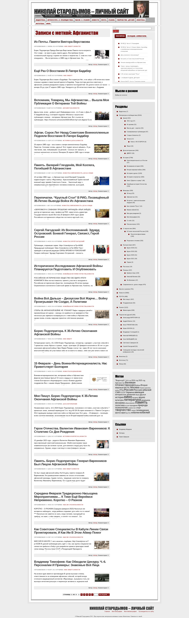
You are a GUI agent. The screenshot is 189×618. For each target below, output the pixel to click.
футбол (128, 413)
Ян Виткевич (131, 280)
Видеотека (40, 20)
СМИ (117, 392)
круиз (142, 397)
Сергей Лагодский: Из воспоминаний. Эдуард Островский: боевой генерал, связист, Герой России (66, 233)
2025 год (141, 380)
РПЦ (121, 390)
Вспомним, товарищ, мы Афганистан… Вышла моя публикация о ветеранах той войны (71, 101)
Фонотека (141, 20)
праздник (133, 405)
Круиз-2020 (130, 255)
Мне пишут (68, 46)
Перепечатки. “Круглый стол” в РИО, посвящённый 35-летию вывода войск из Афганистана (71, 199)
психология (121, 407)
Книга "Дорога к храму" (134, 180)
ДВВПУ (129, 153)
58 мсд (129, 193)
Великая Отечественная (125, 383)
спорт (138, 408)
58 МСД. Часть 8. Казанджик (130, 43)
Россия (128, 389)
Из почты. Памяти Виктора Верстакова (62, 41)
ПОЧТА (103, 20)
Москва (134, 387)
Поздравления (75, 371)
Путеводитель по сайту (84, 15)
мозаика (120, 402)
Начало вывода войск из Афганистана (133, 62)
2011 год (129, 121)
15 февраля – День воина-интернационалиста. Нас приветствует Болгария (70, 365)
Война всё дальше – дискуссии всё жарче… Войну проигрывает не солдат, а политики (70, 300)
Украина (130, 392)
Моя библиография (66, 15)
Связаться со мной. (136, 616)
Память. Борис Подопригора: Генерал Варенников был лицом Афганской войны (70, 462)
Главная (38, 15)
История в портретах (71, 436)
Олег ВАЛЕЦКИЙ (128, 339)
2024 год (134, 380)
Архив (125, 118)
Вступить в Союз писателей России (132, 58)
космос (135, 397)
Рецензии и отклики (133, 240)
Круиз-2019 (130, 251)
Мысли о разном (82, 20)
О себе (129, 220)
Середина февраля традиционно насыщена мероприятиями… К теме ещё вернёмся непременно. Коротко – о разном (65, 497)
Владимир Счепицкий (130, 332)
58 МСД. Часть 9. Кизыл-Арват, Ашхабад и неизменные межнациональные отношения (134, 49)
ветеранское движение (125, 394)
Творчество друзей (125, 20)
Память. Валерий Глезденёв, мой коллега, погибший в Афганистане (64, 166)
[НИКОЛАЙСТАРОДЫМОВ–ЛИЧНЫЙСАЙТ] (81, 11)
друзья (143, 394)
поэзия (127, 405)
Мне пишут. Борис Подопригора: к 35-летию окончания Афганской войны (66, 397)
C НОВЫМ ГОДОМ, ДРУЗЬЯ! (130, 77)
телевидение (142, 410)
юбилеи (135, 412)
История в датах (69, 140)
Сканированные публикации (136, 131)
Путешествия (127, 245)
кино (128, 397)
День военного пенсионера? (130, 55)
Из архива (130, 124)
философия (120, 413)
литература (132, 399)
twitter (141, 10)
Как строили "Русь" (133, 206)
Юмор (48, 24)
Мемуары (126, 190)
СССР (122, 392)
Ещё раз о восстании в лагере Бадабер (62, 71)
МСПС (127, 388)
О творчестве (127, 228)
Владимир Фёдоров (125, 429)
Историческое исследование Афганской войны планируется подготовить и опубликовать (68, 267)
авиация (139, 392)
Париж (129, 262)
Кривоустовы (131, 273)
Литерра (121, 433)
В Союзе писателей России (136, 231)
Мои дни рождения (133, 213)
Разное (112, 20)
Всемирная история (133, 166)
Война (137, 385)
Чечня (129, 139)
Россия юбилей (142, 390)
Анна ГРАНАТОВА (129, 325)
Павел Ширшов (124, 437)
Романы (125, 270)
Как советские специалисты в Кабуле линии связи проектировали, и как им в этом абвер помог (71, 530)
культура (119, 400)
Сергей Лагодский (77, 241)
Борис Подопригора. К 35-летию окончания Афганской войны (65, 332)
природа (143, 405)
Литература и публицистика (60, 20)
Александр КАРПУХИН (130, 317)
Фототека (40, 24)
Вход (147, 15)
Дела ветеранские (70, 404)
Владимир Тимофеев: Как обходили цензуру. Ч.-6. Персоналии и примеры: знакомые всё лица (70, 563)
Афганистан (67, 108)
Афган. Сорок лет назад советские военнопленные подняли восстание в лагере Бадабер (71, 134)
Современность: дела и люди (81, 173)
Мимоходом (127, 310)
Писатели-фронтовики (138, 234)
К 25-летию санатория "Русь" (130, 74)
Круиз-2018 (130, 248)
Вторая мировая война (134, 169)
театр (133, 410)
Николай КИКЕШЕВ (129, 335)
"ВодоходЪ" (120, 380)
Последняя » (104, 594)
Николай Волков (132, 276)
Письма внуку (131, 224)
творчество (123, 410)
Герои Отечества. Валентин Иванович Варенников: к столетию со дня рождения (72, 430)
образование (130, 403)
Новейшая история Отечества (75, 274)
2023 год (128, 380)
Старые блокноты (132, 135)
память (141, 402)
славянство (132, 408)
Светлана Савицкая (129, 342)
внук (137, 395)
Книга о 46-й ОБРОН (137, 141)
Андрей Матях (127, 321)
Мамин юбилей (132, 210)
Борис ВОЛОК (127, 328)
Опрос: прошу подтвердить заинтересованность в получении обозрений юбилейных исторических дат (134, 68)
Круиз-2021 (130, 258)
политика (119, 405)
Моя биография (50, 15)
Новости (95, 20)
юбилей (145, 412)
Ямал (128, 146)
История (125, 157)
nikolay (95, 64)
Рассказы (126, 266)
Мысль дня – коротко (134, 128)
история (119, 397)
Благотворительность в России (137, 160)
